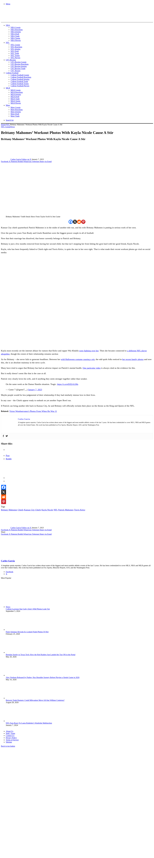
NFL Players (15, 58)
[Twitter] (7, 436)
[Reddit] (79, 222)
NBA (8, 25)
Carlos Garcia (15, 159)
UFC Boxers (15, 71)
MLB (8, 88)
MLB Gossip (16, 90)
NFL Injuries (15, 49)
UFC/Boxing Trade (18, 68)
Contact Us (10, 736)
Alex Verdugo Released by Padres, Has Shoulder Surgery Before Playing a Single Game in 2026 (42, 677)
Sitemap (9, 742)
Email (32, 832)
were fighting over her (89, 350)
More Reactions (17, 110)
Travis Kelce (79, 510)
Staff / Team (10, 733)
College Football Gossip (20, 75)
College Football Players (20, 86)
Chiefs (20, 510)
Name (16, 832)
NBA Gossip (15, 27)
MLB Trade (15, 99)
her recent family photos (133, 359)
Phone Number (53, 832)
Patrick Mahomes (66, 510)
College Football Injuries (20, 79)
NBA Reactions (17, 30)
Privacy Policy (11, 738)
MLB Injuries (16, 94)
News (12, 127)
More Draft (15, 114)
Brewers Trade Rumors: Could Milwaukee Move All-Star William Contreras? (35, 700)
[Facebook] (71, 222)
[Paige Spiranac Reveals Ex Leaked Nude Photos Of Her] (19, 630)
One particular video (92, 368)
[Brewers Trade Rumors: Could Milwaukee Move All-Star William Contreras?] (19, 698)
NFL (8, 43)
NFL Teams (15, 56)
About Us (9, 731)
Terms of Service (12, 740)
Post (8, 455)
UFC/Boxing (11, 60)
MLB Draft (15, 97)
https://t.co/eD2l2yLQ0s (67, 384)
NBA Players (16, 40)
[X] (75, 222)
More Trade (15, 116)
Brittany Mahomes (9, 510)
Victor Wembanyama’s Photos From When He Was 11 (33, 411)
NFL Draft (15, 51)
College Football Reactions (21, 77)
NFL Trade (15, 53)
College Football (12, 73)
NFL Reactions (16, 47)
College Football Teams (20, 84)
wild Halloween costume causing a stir (78, 359)
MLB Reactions (17, 92)
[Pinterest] (83, 222)
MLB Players (16, 103)
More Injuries (16, 112)
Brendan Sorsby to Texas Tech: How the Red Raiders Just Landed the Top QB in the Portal (40, 655)
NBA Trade (15, 36)
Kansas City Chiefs (32, 510)
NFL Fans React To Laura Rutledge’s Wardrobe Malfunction (29, 723)
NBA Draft (15, 34)
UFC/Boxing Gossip (18, 62)
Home (3, 125)
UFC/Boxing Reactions (20, 64)
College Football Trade (19, 81)
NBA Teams (15, 38)
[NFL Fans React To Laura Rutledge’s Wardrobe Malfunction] (19, 721)
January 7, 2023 (35, 389)
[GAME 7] (11, 18)
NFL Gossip (15, 45)
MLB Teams (15, 101)
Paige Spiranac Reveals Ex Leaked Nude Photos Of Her (27, 632)
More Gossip (15, 107)
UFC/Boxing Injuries (19, 66)
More (8, 105)
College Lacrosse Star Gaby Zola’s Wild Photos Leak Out (28, 609)
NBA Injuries (16, 32)
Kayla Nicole (47, 510)
